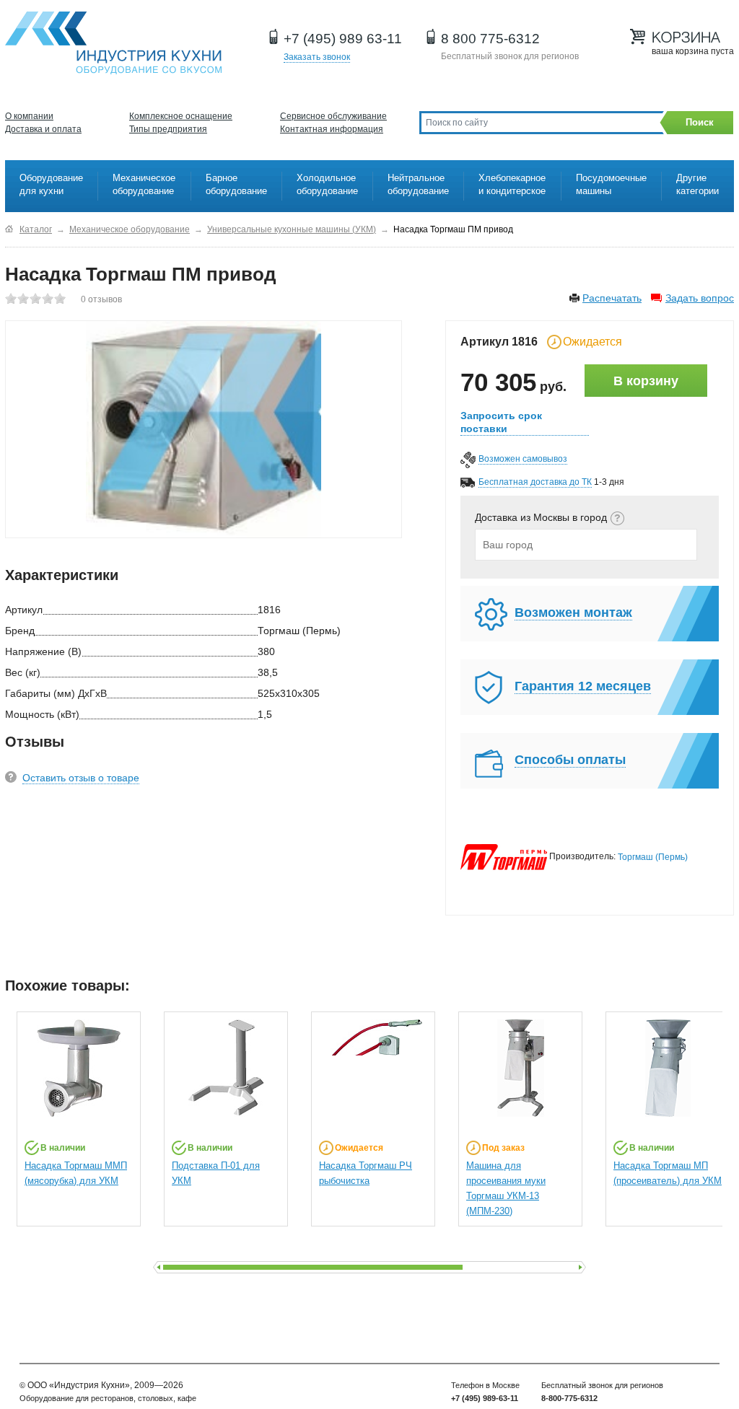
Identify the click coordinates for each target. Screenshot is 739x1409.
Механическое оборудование (144, 184)
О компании (29, 116)
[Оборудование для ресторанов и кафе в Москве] (9, 229)
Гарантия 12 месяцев (583, 686)
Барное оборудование (236, 184)
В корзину (645, 381)
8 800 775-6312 (490, 38)
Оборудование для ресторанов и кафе (113, 43)
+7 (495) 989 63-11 (343, 38)
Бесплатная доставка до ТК (535, 482)
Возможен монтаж (573, 612)
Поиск (700, 122)
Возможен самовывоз (522, 459)
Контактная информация (331, 129)
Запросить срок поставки (501, 422)
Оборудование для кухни (51, 184)
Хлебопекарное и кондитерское (512, 184)
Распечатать (612, 298)
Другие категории (697, 184)
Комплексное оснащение (180, 116)
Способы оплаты (570, 759)
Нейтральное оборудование (418, 184)
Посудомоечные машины (611, 184)
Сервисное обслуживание (333, 116)
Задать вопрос (699, 298)
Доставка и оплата (43, 129)
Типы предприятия (168, 129)
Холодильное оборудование (327, 184)
